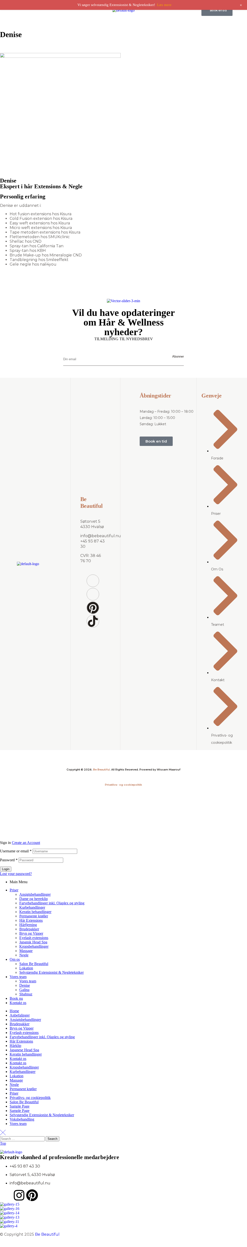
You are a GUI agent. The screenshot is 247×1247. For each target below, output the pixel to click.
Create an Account (26, 843)
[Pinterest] (93, 607)
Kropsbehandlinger (33, 946)
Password (9, 860)
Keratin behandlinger (35, 912)
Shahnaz (25, 994)
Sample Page (19, 1106)
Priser (14, 890)
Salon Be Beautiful (33, 964)
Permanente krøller (33, 916)
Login (5, 869)
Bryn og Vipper (31, 933)
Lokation (26, 968)
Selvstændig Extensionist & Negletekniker (51, 972)
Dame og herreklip (33, 899)
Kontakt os (18, 1003)
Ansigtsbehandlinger (35, 894)
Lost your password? (16, 874)
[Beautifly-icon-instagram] (93, 594)
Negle (23, 955)
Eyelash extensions (33, 938)
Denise (24, 985)
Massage (26, 951)
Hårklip (15, 1046)
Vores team (18, 977)
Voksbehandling (22, 1119)
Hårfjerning (28, 925)
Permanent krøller (23, 1089)
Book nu (16, 998)
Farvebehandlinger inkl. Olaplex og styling (51, 903)
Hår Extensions (31, 920)
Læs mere (164, 5)
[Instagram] (19, 1195)
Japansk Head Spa (33, 942)
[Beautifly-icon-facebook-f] (93, 581)
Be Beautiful (101, 769)
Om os (15, 959)
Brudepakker (29, 929)
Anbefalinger (20, 1015)
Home (14, 1011)
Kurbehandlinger (32, 907)
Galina (24, 990)
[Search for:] (23, 1138)
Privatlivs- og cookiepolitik (123, 784)
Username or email (16, 851)
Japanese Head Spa (24, 1050)
